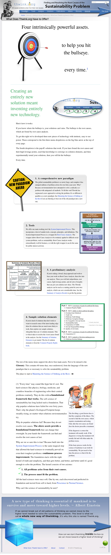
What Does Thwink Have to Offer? (35, 548)
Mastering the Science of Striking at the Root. (51, 373)
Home (23, 15)
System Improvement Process (61, 229)
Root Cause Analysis (64, 234)
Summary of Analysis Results (57, 293)
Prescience (61, 482)
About (53, 548)
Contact (62, 548)
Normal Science (76, 482)
